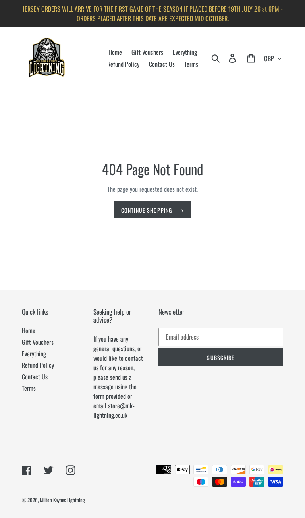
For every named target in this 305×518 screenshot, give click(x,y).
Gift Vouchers (38, 342)
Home (28, 330)
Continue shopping (146, 210)
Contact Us (35, 376)
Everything (34, 353)
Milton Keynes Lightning (62, 500)
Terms (29, 388)
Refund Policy (38, 365)
